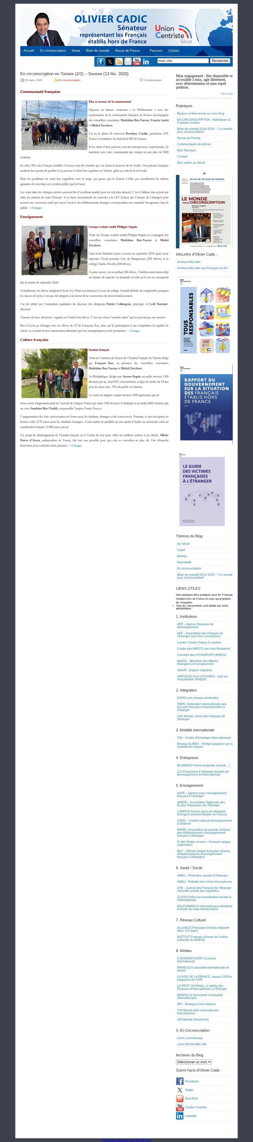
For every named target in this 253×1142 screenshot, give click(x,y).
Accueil (28, 50)
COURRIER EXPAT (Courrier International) (196, 960)
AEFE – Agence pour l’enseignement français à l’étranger (202, 794)
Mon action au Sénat (191, 163)
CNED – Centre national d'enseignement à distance (204, 822)
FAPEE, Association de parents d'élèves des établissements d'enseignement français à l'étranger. (203, 832)
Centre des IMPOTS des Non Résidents (203, 648)
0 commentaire (153, 80)
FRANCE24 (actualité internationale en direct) (203, 969)
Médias (182, 556)
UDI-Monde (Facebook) (193, 1019)
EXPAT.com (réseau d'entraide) (198, 698)
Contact (174, 50)
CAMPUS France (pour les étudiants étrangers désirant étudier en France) (202, 813)
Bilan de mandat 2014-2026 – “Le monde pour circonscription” (204, 130)
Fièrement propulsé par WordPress (126, 1140)
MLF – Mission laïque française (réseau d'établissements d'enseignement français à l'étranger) (203, 854)
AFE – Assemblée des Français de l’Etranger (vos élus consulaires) (200, 635)
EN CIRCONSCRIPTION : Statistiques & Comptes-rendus (204, 121)
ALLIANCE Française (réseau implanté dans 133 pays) (203, 929)
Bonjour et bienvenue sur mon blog (200, 113)
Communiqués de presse (194, 144)
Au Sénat (183, 544)
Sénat (76, 50)
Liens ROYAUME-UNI (191, 1044)
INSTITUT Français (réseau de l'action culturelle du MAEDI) (202, 938)
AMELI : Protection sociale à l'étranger (202, 875)
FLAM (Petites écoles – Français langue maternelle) (204, 843)
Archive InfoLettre (189, 262)
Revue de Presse (127, 50)
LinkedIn (190, 1116)
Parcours (156, 50)
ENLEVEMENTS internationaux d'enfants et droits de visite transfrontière (204, 907)
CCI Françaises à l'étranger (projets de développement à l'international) (203, 773)
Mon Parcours (186, 150)
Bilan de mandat (97, 50)
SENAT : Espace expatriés (194, 670)
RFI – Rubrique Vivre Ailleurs (196, 1004)
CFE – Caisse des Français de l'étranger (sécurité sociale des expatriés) (204, 889)
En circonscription (53, 50)
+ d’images (35, 208)
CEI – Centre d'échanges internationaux (204, 737)
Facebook (191, 1081)
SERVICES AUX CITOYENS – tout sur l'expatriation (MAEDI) (202, 678)
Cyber (181, 550)
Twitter (189, 1090)
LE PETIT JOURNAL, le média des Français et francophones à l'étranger (202, 987)
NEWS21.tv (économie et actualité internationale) (200, 996)
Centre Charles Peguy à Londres (199, 642)
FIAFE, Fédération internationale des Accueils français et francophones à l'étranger (201, 707)
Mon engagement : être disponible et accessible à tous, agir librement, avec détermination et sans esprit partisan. (204, 84)
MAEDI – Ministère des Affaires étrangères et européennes (197, 662)
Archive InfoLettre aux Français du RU (202, 268)
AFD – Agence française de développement (195, 625)
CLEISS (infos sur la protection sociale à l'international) (204, 898)
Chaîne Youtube (196, 1107)
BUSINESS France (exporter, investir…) (203, 765)
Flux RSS (191, 1098)
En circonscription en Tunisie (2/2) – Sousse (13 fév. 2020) (74, 73)
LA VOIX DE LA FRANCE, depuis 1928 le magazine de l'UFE (204, 978)
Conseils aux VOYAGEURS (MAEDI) (201, 655)
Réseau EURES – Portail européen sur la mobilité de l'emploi (205, 745)
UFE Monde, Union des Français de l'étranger (201, 717)
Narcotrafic (184, 562)
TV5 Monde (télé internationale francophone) (198, 1012)
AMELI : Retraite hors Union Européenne (204, 881)
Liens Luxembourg (189, 1038)
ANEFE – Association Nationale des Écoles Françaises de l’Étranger (201, 804)
